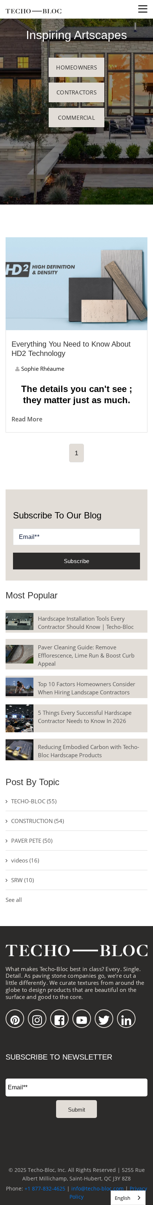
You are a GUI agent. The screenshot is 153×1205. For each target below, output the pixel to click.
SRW (22, 880)
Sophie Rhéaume (42, 368)
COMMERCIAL (76, 117)
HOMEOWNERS (76, 67)
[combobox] (128, 1197)
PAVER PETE (31, 840)
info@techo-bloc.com (97, 1188)
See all (14, 899)
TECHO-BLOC (33, 801)
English (122, 1198)
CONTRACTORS (76, 92)
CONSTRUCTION (37, 821)
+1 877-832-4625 (45, 1188)
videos (25, 860)
